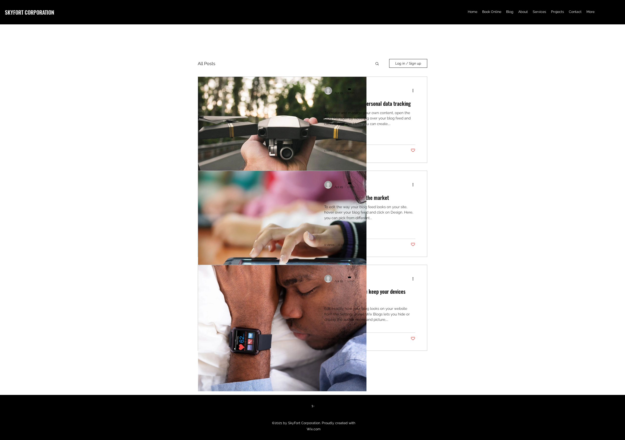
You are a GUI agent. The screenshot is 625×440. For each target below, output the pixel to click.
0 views (329, 244)
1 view (328, 150)
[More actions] (414, 90)
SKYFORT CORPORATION (29, 12)
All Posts (206, 63)
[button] (377, 64)
